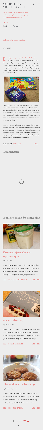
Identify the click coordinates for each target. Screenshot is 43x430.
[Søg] (33, 4)
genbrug (17, 144)
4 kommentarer (15, 408)
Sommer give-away (13, 320)
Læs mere (36, 280)
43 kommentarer (15, 344)
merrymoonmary (25, 425)
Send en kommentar (17, 280)
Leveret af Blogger (23, 421)
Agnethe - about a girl (14, 5)
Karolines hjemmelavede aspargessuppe (17, 254)
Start (5, 26)
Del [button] (36, 144)
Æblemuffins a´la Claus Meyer (20, 384)
